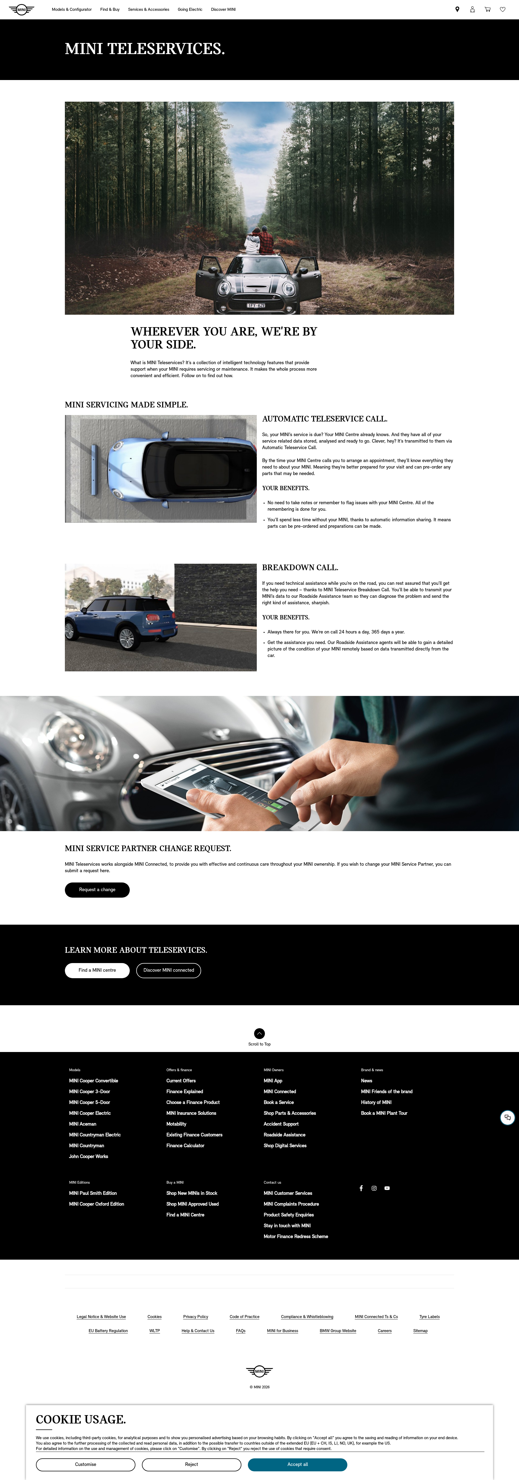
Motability (176, 1124)
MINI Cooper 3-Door (89, 1092)
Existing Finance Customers (194, 1135)
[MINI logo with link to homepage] (259, 1371)
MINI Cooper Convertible (93, 1081)
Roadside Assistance (284, 1135)
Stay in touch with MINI (287, 1226)
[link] (457, 9)
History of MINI (376, 1102)
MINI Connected (280, 1092)
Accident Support (281, 1124)
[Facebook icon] (361, 1188)
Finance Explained (185, 1092)
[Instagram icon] (374, 1188)
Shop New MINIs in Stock (192, 1193)
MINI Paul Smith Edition (93, 1193)
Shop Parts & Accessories (290, 1113)
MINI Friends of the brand (386, 1092)
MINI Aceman (82, 1124)
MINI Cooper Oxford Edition (96, 1204)
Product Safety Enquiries (289, 1215)
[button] (472, 9)
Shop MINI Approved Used (193, 1204)
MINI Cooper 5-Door (89, 1102)
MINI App (273, 1081)
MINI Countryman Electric (95, 1135)
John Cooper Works (88, 1156)
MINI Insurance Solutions (191, 1113)
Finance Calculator (185, 1146)
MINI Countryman (86, 1146)
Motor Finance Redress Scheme (296, 1237)
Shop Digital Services (285, 1146)
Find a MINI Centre (185, 1215)
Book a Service (279, 1102)
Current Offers (181, 1081)
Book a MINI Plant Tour (384, 1113)
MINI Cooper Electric (90, 1113)
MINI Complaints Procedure (291, 1204)
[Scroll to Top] (259, 1033)
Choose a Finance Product (193, 1102)
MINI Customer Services (288, 1193)
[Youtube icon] (387, 1188)
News (366, 1081)
